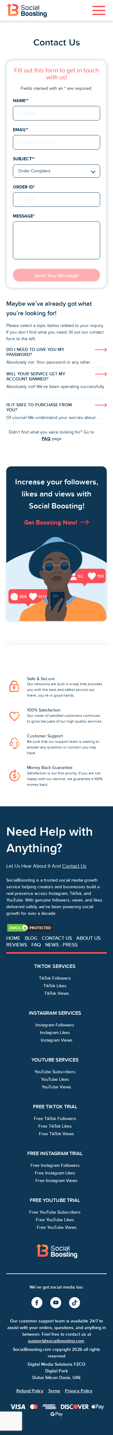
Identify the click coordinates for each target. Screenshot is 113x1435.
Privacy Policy (78, 1391)
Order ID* (24, 186)
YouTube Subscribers (55, 1071)
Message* (24, 216)
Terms (54, 1391)
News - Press (61, 944)
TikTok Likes (55, 985)
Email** (20, 129)
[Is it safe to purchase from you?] (56, 413)
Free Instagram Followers (55, 1165)
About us (88, 938)
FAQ (46, 438)
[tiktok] (75, 1303)
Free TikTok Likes (55, 1126)
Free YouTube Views (57, 1227)
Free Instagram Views (56, 1180)
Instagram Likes (55, 1032)
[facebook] (37, 1303)
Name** (21, 100)
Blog (31, 938)
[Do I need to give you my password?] (56, 357)
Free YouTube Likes (55, 1219)
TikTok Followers (55, 978)
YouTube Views (56, 1087)
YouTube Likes (55, 1079)
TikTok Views (56, 993)
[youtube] (56, 1303)
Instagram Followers (54, 1025)
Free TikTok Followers (55, 1118)
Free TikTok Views (56, 1133)
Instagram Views (57, 1040)
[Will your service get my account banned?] (56, 385)
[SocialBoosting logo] (56, 1251)
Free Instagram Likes (55, 1173)
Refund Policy (29, 1391)
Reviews (16, 944)
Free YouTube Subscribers (55, 1212)
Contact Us (74, 866)
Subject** (24, 158)
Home (13, 938)
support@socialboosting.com (56, 1341)
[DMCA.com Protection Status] (29, 927)
